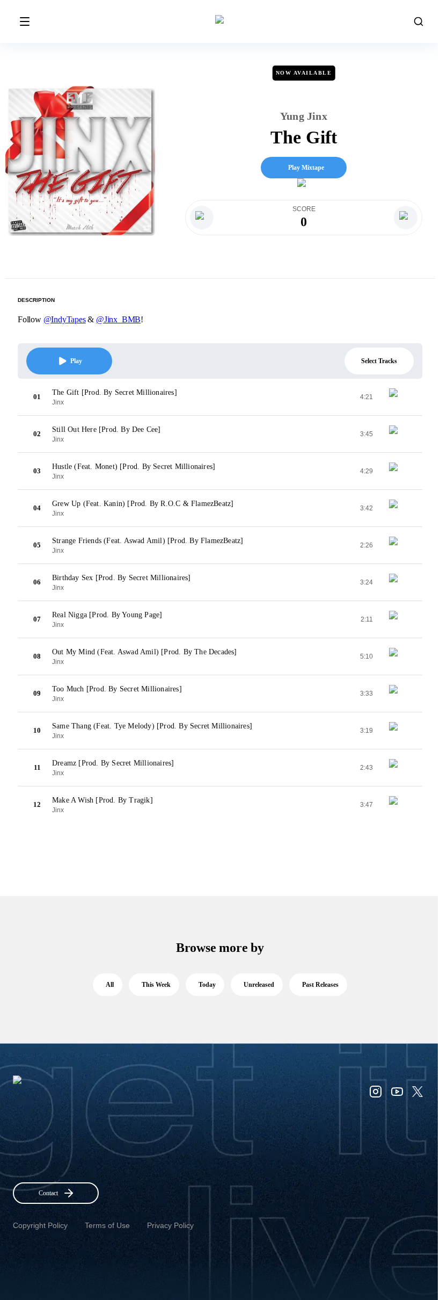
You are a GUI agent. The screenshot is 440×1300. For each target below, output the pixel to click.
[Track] (397, 397)
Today (207, 984)
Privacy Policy (170, 1225)
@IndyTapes (64, 319)
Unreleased (259, 984)
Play (76, 361)
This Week (156, 984)
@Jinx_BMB (118, 319)
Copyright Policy (40, 1225)
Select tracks (379, 361)
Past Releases (320, 984)
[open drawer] (25, 21)
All (110, 984)
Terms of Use (107, 1225)
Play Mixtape (306, 167)
